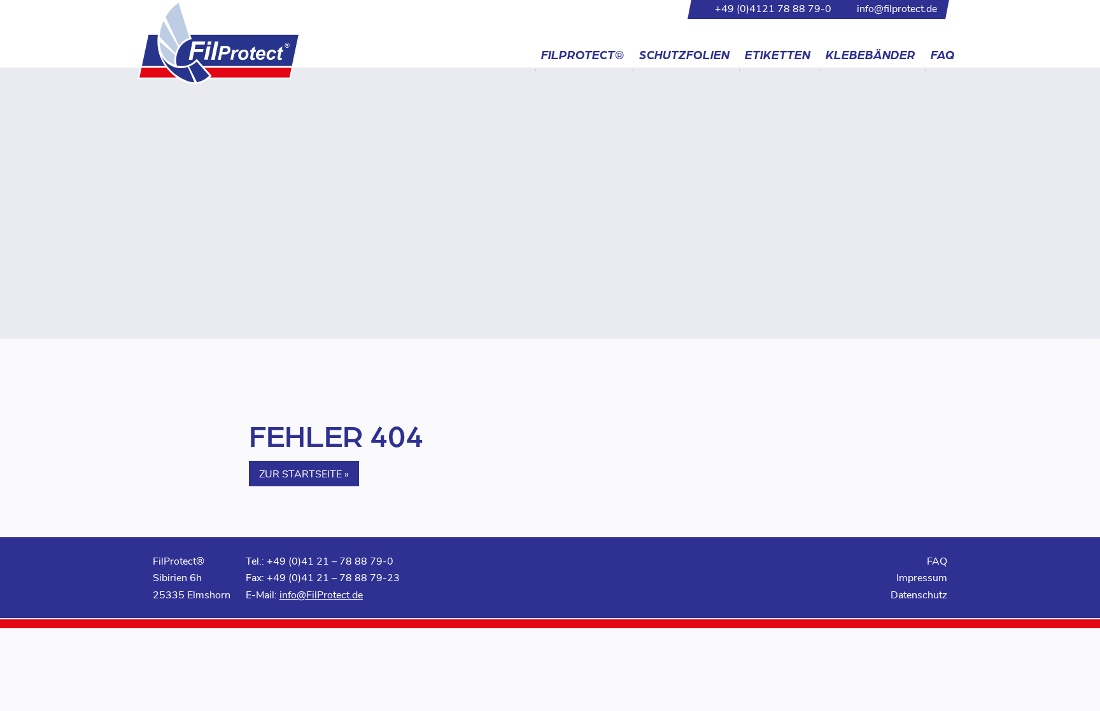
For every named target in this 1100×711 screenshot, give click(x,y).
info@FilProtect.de (321, 594)
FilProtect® (582, 54)
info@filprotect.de (897, 8)
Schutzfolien (684, 54)
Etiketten (777, 54)
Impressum (921, 577)
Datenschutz (919, 594)
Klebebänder (870, 54)
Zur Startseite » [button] (304, 473)
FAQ (943, 54)
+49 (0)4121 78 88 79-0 (773, 8)
